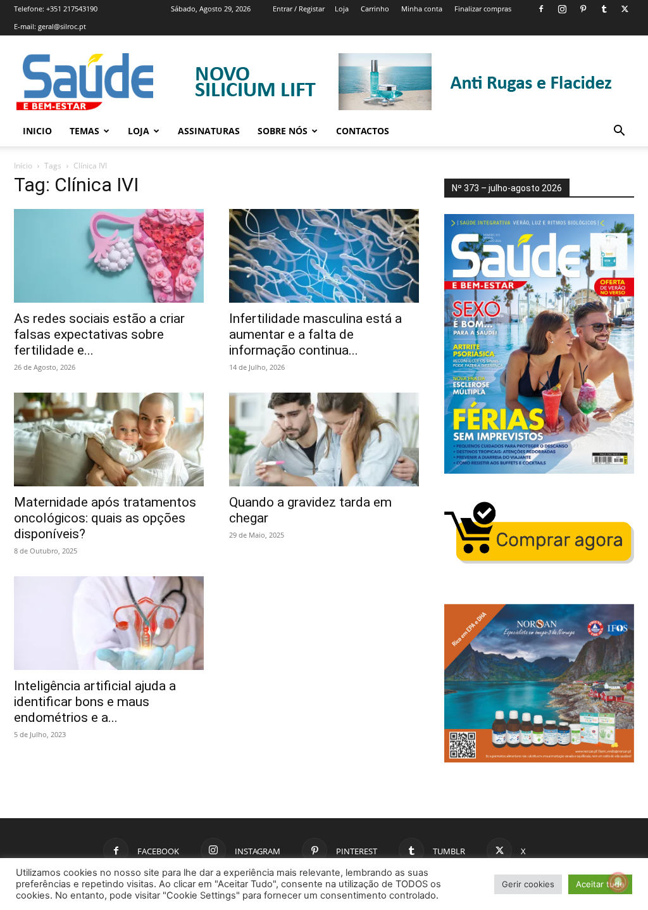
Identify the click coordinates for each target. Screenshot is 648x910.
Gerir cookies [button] (528, 884)
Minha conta (421, 8)
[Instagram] (561, 9)
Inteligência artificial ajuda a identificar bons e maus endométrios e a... (95, 701)
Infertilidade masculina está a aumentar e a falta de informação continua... (315, 334)
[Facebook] (541, 9)
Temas (84, 131)
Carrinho (375, 8)
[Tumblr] (603, 9)
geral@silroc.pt (62, 26)
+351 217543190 (71, 8)
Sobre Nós (283, 131)
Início (23, 165)
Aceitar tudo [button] (600, 884)
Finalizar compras (482, 8)
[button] (619, 132)
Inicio (37, 131)
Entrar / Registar (299, 8)
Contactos (362, 131)
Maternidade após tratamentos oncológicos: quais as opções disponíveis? (105, 518)
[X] (624, 9)
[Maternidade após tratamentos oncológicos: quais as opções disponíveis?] (109, 439)
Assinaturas (209, 131)
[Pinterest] (582, 9)
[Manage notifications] (618, 882)
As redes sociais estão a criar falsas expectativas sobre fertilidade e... (99, 334)
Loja (342, 8)
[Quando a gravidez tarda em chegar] (324, 439)
